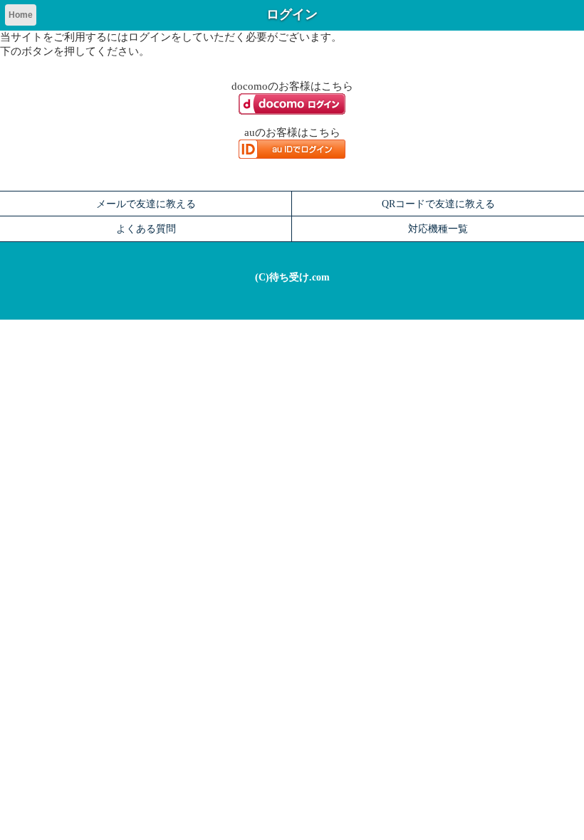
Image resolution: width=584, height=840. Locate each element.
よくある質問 (146, 228)
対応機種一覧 (438, 228)
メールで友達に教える (146, 203)
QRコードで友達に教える (438, 203)
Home (21, 15)
